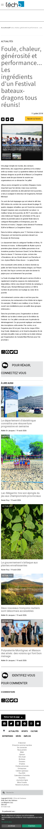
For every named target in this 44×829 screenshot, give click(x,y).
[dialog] (22, 821)
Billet (22, 752)
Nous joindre (22, 750)
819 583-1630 (5, 807)
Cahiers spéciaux (22, 771)
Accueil (3, 28)
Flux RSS (22, 773)
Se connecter (22, 747)
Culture (34, 731)
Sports (24, 731)
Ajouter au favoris (34, 119)
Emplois (27, 736)
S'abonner (22, 743)
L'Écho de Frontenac (19, 798)
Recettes (22, 778)
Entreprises (7, 736)
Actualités (7, 28)
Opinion (22, 754)
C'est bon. (31, 826)
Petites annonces (22, 766)
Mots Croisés (22, 782)
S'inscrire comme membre (22, 745)
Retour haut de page (12, 717)
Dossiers (22, 761)
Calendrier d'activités (22, 775)
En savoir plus (7, 822)
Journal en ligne (22, 780)
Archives (22, 759)
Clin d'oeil (22, 757)
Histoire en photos (22, 785)
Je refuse (11, 826)
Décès (18, 736)
